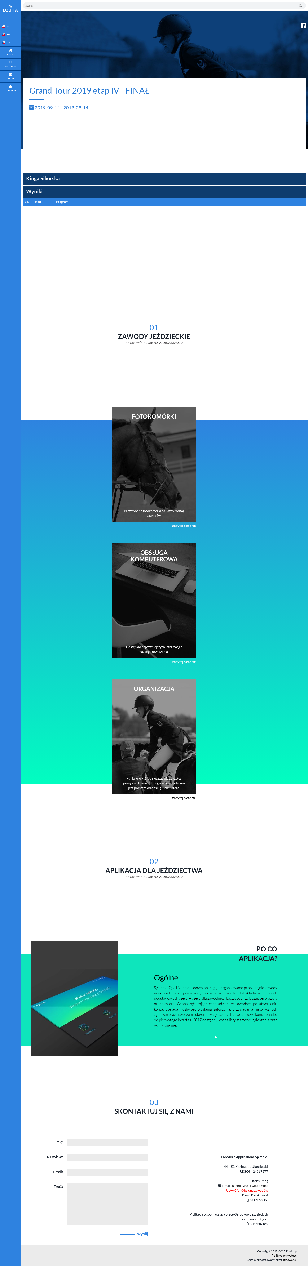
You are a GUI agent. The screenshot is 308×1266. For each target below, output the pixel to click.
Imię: (59, 1142)
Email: (58, 1171)
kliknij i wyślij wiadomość (250, 1185)
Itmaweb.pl (290, 1259)
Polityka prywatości (285, 1255)
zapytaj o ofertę (184, 525)
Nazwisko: (55, 1157)
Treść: (58, 1186)
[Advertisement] (164, 143)
